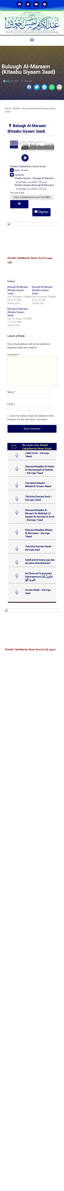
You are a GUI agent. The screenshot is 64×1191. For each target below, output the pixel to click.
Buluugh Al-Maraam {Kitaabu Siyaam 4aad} (17, 312)
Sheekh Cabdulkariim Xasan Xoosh (28, 166)
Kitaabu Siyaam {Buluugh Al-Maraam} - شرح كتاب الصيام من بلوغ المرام (34, 187)
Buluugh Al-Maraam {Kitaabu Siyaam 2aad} (42, 290)
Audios (16, 108)
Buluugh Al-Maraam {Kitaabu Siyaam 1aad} (17, 290)
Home (8, 108)
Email (11, 404)
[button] (32, 40)
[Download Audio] (19, 204)
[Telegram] (44, 4)
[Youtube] (36, 4)
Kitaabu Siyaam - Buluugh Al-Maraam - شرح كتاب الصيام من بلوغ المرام (34, 180)
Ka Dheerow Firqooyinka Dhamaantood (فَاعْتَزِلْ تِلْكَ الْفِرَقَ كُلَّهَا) (39, 576)
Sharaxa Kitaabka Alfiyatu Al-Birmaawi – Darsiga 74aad (39, 533)
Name (11, 392)
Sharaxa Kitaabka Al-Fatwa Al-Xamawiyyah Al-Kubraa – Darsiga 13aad (39, 469)
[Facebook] (19, 4)
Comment (13, 354)
